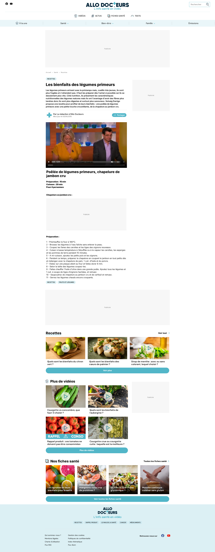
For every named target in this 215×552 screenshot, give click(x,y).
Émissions (193, 23)
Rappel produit (91, 523)
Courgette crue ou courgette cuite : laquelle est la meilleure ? (107, 443)
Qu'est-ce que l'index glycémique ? (122, 489)
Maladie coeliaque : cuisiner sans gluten (153, 489)
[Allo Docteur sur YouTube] (168, 536)
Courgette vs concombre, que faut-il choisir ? (63, 411)
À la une (23, 23)
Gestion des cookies (76, 535)
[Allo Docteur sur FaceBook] (6, 3)
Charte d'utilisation (52, 542)
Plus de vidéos (62, 381)
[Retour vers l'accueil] (107, 6)
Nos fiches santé (64, 461)
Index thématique (75, 542)
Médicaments (135, 523)
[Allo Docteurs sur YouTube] (11, 3)
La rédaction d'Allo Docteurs (70, 114)
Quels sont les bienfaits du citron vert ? (65, 363)
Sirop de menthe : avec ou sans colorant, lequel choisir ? (148, 363)
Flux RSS (48, 545)
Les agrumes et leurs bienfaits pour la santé (60, 489)
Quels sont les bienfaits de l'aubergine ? (104, 411)
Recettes (64, 72)
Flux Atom (72, 545)
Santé (63, 23)
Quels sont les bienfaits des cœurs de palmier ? (104, 363)
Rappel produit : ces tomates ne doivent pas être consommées (64, 443)
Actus (98, 16)
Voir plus (107, 370)
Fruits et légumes (66, 282)
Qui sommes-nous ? (53, 535)
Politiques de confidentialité (79, 538)
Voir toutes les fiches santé (107, 499)
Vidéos (81, 16)
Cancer (123, 523)
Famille (149, 23)
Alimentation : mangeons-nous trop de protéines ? (90, 487)
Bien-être (106, 23)
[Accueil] (107, 512)
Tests (138, 16)
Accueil (48, 72)
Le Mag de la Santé (108, 523)
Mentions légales (51, 538)
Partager (121, 115)
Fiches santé (118, 16)
